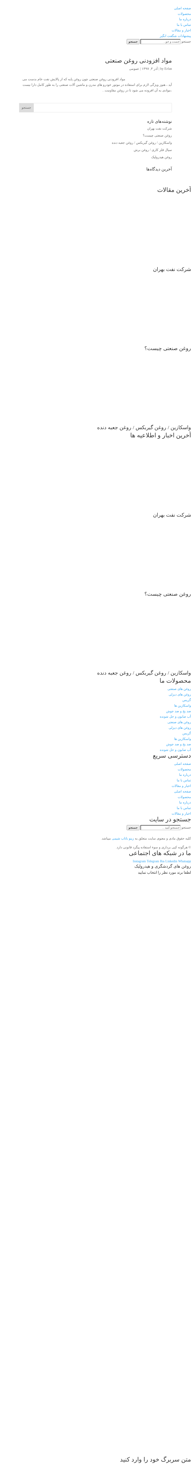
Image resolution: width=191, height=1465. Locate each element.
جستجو (186, 41)
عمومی (134, 68)
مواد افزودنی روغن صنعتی (138, 60)
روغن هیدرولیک (161, 157)
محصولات (184, 769)
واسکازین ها (182, 705)
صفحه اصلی (182, 764)
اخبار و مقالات (181, 786)
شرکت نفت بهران (159, 128)
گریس (186, 700)
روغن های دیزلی (180, 694)
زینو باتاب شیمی (122, 838)
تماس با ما (184, 780)
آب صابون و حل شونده (175, 716)
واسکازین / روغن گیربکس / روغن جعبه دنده (142, 142)
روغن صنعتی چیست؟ (157, 135)
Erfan (168, 68)
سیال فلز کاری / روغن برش (153, 150)
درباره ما (185, 774)
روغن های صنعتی (179, 689)
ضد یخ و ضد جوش (178, 711)
